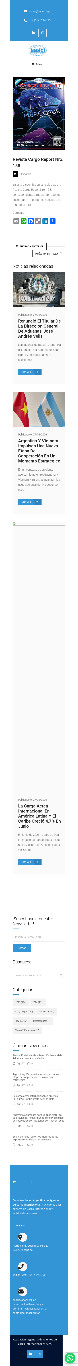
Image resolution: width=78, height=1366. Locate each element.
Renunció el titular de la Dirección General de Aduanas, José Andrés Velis (39, 329)
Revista (21, 1021)
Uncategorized (41, 1021)
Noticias (46, 1011)
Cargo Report (24, 1011)
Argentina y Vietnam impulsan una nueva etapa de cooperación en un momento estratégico (36, 1077)
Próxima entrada (46, 253)
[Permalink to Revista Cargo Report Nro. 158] (39, 113)
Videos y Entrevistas (27, 1030)
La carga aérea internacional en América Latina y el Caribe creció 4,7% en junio (39, 816)
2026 (37, 1002)
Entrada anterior (32, 246)
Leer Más (26, 372)
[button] (70, 1358)
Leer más (21, 1225)
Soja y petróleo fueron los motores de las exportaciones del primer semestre (35, 1138)
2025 (20, 1002)
